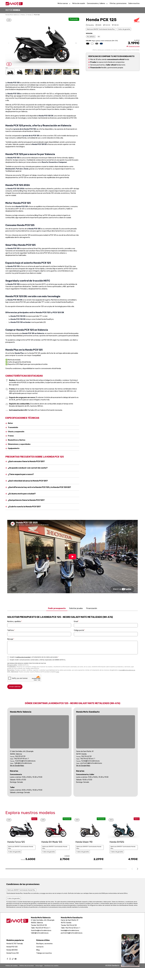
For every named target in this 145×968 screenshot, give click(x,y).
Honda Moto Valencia (12, 15)
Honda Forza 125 (12, 953)
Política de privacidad (26, 965)
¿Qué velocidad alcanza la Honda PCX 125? (28, 481)
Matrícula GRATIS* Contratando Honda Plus (101, 29)
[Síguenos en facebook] (7, 959)
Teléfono (11, 630)
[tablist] (72, 608)
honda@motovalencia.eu (127, 670)
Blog (38, 950)
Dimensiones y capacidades (19, 444)
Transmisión (13, 427)
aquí (57, 672)
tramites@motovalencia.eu (25, 761)
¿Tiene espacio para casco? (21, 474)
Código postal (79, 630)
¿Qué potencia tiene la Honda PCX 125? (26, 500)
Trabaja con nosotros (44, 953)
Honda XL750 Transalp (14, 944)
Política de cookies (12, 965)
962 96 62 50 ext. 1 (87, 759)
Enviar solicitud (14, 687)
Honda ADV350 (12, 950)
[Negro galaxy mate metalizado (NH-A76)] (87, 43)
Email (76, 621)
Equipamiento (13, 448)
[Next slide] (137, 869)
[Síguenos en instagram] (10, 959)
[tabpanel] (72, 652)
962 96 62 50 (86, 756)
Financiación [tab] (91, 608)
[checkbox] (8, 657)
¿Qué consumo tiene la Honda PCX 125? (26, 461)
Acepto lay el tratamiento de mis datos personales (34, 657)
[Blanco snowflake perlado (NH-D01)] (92, 43)
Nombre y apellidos (14, 621)
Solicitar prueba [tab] (76, 608)
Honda (29, 15)
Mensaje (10, 639)
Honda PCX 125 (12, 947)
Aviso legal (39, 965)
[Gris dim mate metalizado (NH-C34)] (97, 43)
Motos (23, 15)
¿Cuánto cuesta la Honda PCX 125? (24, 507)
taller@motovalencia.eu (23, 763)
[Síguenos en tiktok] (13, 959)
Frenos (11, 436)
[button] (76, 43)
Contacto (40, 947)
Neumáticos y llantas (16, 440)
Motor (10, 423)
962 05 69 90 (20, 756)
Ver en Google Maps (17, 766)
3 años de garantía (124, 29)
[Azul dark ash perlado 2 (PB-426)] (101, 43)
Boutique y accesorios (44, 944)
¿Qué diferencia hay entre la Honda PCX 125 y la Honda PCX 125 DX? (39, 487)
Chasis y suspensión (16, 432)
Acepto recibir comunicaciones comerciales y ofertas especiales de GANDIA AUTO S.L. (38, 660)
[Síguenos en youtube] (15, 959)
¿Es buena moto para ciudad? (22, 494)
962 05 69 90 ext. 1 (21, 759)
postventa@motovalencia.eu (91, 763)
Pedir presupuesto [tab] (57, 608)
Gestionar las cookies (51, 965)
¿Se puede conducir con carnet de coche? (27, 468)
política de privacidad (23, 657)
